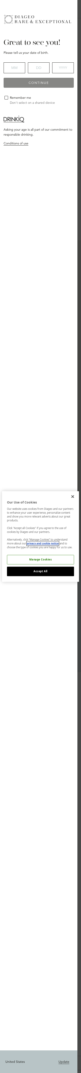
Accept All (40, 571)
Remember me (20, 98)
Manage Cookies (40, 559)
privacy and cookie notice (43, 543)
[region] (40, 536)
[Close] (73, 496)
